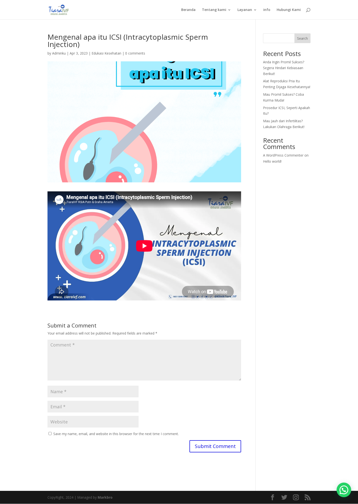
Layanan (244, 10)
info (266, 10)
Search (302, 38)
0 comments (135, 53)
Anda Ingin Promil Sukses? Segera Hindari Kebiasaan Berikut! (283, 68)
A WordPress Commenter (283, 155)
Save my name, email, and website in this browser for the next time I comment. (116, 433)
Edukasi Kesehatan (106, 53)
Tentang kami (214, 10)
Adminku (59, 53)
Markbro (105, 497)
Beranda (188, 10)
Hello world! (272, 161)
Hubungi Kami (289, 10)
